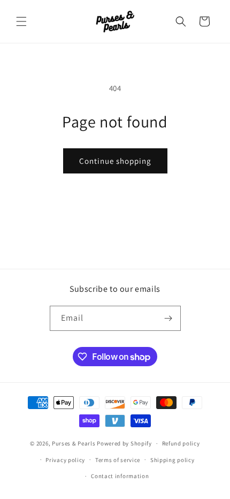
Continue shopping (115, 161)
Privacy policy (65, 460)
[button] (21, 21)
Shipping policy (172, 460)
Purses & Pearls (74, 443)
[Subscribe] (168, 318)
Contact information (120, 476)
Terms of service (117, 460)
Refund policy (181, 443)
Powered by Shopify (124, 443)
